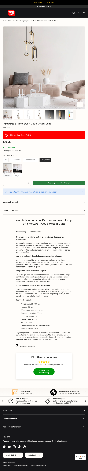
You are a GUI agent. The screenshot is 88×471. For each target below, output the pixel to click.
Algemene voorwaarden (21, 465)
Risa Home (6, 127)
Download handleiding (28, 346)
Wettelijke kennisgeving (38, 465)
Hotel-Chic (15, 21)
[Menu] (84, 455)
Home (5, 21)
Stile (9, 21)
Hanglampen (24, 21)
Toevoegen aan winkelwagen (59, 183)
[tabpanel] (44, 288)
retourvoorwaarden (49, 192)
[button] (83, 12)
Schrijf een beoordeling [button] (44, 372)
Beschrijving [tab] (21, 231)
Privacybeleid (7, 465)
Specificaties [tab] (35, 231)
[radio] (5, 160)
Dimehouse (11, 462)
